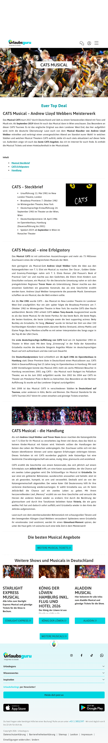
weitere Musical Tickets (52, 547)
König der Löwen (53, 620)
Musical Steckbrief (21, 163)
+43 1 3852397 (77, 721)
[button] (54, 695)
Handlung (17, 170)
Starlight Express (17, 620)
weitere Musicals (52, 636)
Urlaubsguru (9, 666)
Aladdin (88, 620)
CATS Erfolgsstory (20, 166)
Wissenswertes (10, 673)
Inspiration (8, 679)
